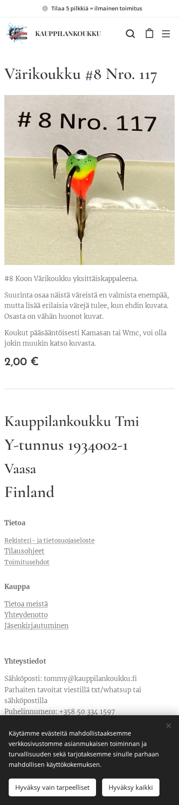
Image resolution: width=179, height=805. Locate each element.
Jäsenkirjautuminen (36, 626)
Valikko (166, 33)
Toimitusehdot (27, 562)
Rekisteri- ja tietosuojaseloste (49, 540)
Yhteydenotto (26, 615)
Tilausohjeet (24, 551)
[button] (130, 33)
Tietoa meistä (26, 604)
